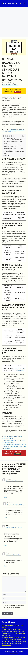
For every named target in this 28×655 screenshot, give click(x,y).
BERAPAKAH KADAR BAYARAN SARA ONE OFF (13, 142)
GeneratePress (14, 653)
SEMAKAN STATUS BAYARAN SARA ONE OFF (14, 152)
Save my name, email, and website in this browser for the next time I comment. (14, 607)
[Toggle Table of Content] (23, 136)
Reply (5, 497)
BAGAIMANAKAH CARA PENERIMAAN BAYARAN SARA (13, 149)
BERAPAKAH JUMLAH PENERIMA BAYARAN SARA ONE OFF (12, 145)
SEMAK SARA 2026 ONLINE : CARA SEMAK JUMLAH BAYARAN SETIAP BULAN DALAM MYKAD (14, 643)
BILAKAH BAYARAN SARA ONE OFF (13, 139)
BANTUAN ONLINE (9, 3)
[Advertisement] (14, 21)
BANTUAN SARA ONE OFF (11, 436)
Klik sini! (18, 91)
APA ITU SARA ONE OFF (10, 138)
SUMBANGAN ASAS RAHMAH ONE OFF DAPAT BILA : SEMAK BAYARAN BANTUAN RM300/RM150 (14, 446)
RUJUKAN (6, 155)
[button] (20, 3)
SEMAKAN (10, 438)
